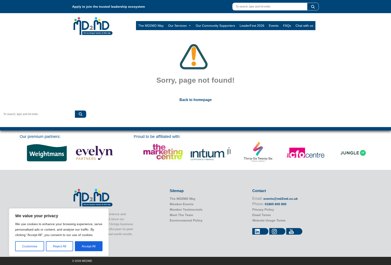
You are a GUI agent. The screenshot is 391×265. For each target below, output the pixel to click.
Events (274, 25)
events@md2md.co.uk (280, 198)
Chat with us (304, 25)
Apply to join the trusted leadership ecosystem (108, 6)
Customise (29, 246)
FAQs (287, 25)
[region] (59, 232)
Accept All (88, 246)
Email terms (261, 215)
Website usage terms (269, 220)
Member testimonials (186, 209)
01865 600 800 (275, 204)
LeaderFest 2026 (252, 25)
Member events (181, 204)
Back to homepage (195, 100)
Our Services (177, 25)
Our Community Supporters (215, 25)
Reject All (59, 246)
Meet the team (181, 215)
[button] (313, 6)
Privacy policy (263, 209)
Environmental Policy (186, 220)
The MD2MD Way (151, 25)
